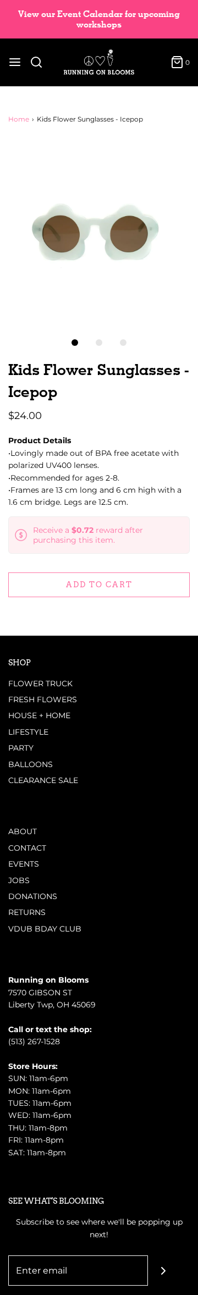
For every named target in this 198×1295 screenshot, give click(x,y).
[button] (99, 231)
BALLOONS (30, 764)
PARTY (21, 748)
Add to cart (99, 584)
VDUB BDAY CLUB (44, 929)
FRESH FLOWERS (42, 699)
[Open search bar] (40, 62)
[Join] (163, 1270)
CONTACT (27, 848)
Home (18, 119)
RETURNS (27, 912)
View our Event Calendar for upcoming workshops (99, 19)
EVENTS (23, 864)
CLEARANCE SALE (43, 780)
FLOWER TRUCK (40, 683)
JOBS (19, 880)
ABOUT (22, 831)
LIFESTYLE (28, 732)
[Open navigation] (15, 62)
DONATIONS (32, 896)
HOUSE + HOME (39, 715)
